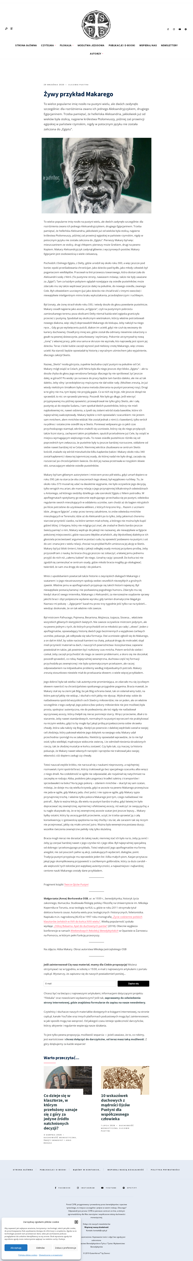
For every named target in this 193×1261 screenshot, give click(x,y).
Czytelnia (47, 45)
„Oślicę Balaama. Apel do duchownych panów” (80, 926)
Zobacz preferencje (65, 1247)
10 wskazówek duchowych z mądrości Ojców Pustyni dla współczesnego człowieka (115, 1107)
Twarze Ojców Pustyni (76, 884)
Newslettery (169, 45)
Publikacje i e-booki (122, 45)
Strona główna (26, 45)
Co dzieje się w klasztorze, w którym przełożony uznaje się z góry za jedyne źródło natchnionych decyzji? (60, 1112)
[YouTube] (179, 29)
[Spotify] (185, 29)
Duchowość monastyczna (60, 1137)
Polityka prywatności (165, 1170)
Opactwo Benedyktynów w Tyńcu (92, 1243)
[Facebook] (168, 29)
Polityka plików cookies (27, 1255)
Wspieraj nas (148, 45)
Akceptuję (16, 1247)
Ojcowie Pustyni (78, 84)
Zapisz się (133, 983)
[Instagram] (173, 29)
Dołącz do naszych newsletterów (96, 1224)
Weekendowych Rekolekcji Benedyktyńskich (95, 930)
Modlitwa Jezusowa (91, 45)
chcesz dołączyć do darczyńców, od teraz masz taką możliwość (104, 1039)
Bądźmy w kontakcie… (87, 1170)
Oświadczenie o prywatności (51, 1255)
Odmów (40, 1247)
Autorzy (95, 53)
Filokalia (66, 45)
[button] (76, 1221)
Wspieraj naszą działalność (126, 1170)
